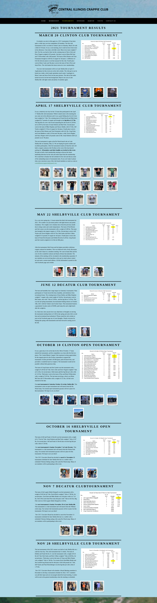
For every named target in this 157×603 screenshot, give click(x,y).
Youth (100, 21)
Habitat (91, 21)
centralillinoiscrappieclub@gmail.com (46, 163)
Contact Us (111, 21)
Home (43, 21)
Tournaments (68, 21)
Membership (54, 21)
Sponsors (81, 21)
